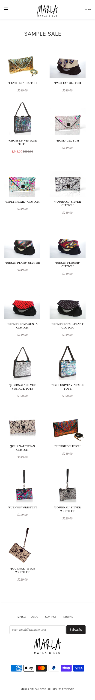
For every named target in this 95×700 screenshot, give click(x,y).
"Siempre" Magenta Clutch (22, 325)
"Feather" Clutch (22, 83)
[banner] (47, 646)
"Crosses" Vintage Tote (22, 142)
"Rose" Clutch (67, 140)
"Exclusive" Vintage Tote (67, 387)
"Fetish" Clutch (67, 446)
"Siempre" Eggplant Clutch (67, 325)
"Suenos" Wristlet (22, 507)
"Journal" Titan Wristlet (22, 570)
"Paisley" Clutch (67, 83)
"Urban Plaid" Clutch (22, 263)
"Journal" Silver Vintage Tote (22, 387)
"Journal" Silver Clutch (67, 203)
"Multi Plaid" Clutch (22, 202)
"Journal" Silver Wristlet (67, 509)
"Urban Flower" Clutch (67, 264)
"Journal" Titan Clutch (22, 448)
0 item (87, 9)
